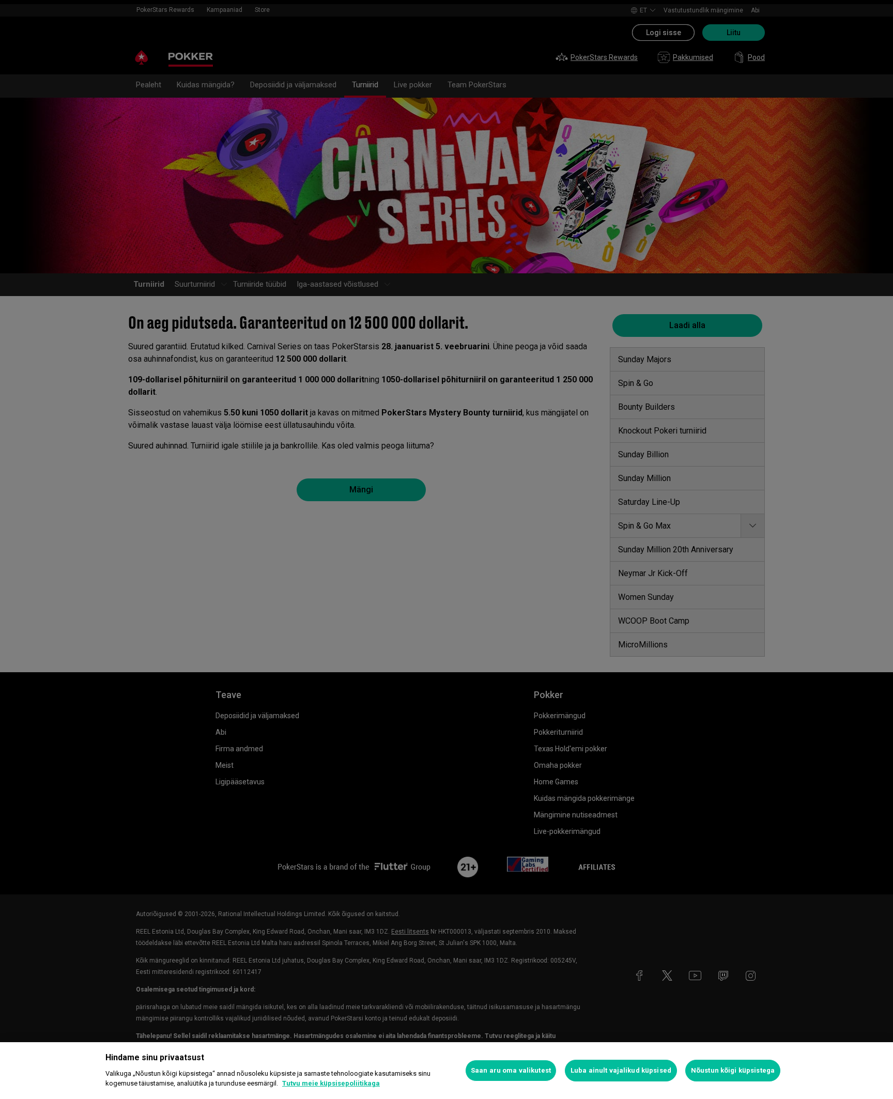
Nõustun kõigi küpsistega (733, 1070)
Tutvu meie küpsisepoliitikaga (331, 1083)
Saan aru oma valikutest (511, 1070)
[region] (446, 1070)
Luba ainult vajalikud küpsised (621, 1070)
